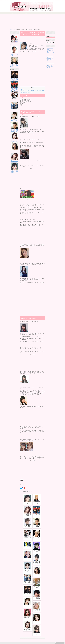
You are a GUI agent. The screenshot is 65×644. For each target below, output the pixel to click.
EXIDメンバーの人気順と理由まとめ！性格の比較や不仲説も (36, 515)
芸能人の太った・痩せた (50, 57)
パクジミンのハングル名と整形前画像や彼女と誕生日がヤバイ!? (27, 559)
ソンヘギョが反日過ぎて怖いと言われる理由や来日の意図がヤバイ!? (27, 515)
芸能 (20, 37)
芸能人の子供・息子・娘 (50, 58)
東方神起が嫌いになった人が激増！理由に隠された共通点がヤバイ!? (27, 594)
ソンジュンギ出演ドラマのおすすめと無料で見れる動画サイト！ (36, 598)
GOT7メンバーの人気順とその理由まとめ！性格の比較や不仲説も (27, 582)
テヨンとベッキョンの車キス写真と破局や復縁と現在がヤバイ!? (36, 610)
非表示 (33, 87)
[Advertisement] (32, 21)
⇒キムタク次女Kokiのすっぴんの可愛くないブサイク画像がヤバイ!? (14, 54)
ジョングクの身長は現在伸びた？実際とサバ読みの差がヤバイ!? (27, 571)
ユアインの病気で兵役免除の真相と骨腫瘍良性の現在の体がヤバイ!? (36, 526)
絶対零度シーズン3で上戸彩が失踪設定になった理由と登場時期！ (27, 547)
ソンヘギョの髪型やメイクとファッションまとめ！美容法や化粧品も (27, 629)
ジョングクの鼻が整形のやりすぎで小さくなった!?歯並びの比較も (36, 551)
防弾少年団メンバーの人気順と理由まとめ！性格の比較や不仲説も (27, 538)
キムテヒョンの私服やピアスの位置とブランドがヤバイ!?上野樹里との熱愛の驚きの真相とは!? (36, 538)
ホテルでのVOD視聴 (50, 48)
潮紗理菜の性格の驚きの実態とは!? (26, 92)
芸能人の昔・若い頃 (50, 65)
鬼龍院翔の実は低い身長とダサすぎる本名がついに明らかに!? (36, 634)
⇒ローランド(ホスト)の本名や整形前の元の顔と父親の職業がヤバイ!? (14, 65)
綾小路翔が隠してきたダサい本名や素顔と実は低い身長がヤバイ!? (36, 503)
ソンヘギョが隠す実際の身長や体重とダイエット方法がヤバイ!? (36, 575)
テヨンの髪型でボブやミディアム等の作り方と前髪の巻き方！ (27, 618)
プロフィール (23, 89)
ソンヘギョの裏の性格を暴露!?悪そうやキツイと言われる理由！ (27, 503)
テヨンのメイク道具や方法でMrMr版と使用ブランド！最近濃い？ (36, 622)
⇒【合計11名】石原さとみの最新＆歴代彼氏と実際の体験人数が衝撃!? (14, 44)
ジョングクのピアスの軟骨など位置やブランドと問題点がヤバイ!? (27, 526)
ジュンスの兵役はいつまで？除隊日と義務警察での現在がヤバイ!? (27, 606)
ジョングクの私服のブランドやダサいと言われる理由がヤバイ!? (36, 587)
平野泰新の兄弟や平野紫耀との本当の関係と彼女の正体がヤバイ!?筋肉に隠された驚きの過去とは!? (36, 562)
